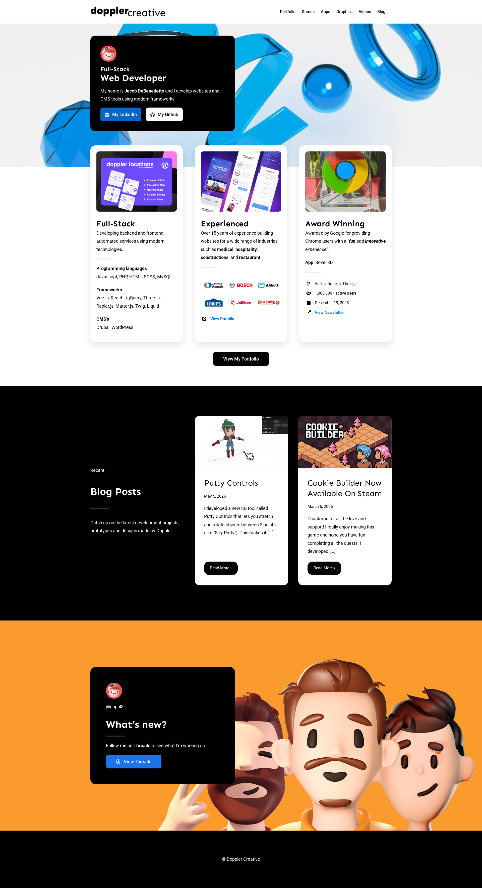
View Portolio (222, 318)
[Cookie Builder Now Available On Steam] (345, 442)
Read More (219, 568)
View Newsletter (329, 312)
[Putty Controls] (241, 442)
